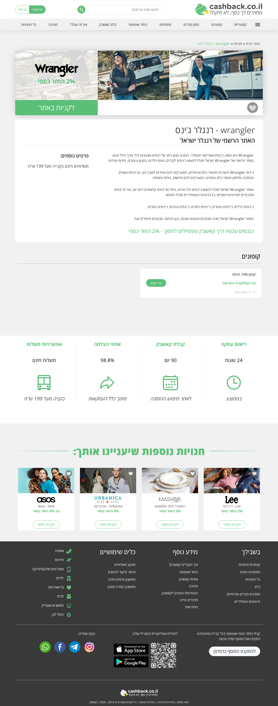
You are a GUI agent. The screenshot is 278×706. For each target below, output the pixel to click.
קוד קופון (156, 283)
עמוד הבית (253, 43)
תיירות (60, 560)
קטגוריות (240, 24)
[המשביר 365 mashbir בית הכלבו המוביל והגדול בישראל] (170, 482)
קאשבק (93, 702)
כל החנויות (28, 24)
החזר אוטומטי (137, 24)
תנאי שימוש (183, 702)
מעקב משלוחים (125, 564)
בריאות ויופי (56, 587)
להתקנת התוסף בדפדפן (234, 651)
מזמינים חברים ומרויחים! (243, 594)
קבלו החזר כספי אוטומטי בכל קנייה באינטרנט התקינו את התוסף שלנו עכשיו (228, 636)
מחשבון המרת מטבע (121, 586)
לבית (61, 596)
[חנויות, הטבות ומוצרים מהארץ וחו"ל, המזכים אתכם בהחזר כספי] (229, 9)
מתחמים (165, 24)
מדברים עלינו (189, 600)
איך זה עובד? (78, 24)
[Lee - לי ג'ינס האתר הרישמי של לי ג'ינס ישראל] (232, 482)
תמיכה (53, 24)
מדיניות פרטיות (166, 702)
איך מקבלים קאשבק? (183, 564)
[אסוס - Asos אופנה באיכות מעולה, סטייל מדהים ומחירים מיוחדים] (46, 482)
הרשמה (37, 9)
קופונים (217, 24)
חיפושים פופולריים (247, 601)
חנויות (238, 43)
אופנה (60, 551)
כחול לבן (58, 614)
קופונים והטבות (249, 564)
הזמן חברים (191, 24)
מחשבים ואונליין (53, 605)
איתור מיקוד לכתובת (122, 572)
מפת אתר (191, 606)
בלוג (257, 586)
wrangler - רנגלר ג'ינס (213, 43)
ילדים (60, 578)
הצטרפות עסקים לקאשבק (179, 593)
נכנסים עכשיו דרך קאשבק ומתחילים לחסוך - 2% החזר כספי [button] (191, 230)
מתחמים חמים (250, 572)
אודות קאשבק (188, 579)
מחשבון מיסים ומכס (122, 579)
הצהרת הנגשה (147, 702)
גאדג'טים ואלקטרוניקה (48, 569)
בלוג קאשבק (107, 24)
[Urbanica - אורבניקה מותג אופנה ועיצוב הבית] (108, 482)
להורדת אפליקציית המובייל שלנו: (155, 633)
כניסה (22, 9)
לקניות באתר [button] (56, 107)
